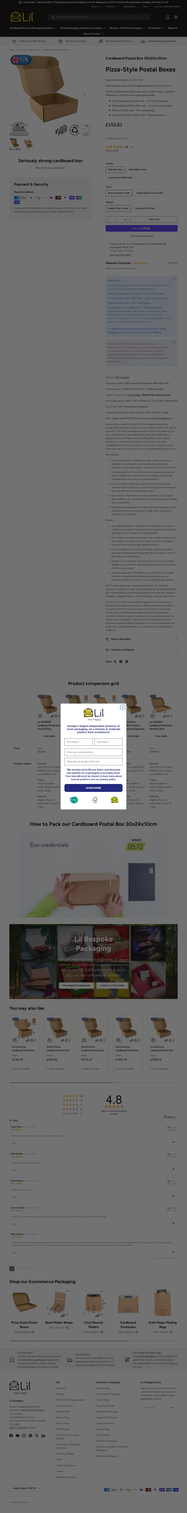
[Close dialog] (122, 707)
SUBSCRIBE (93, 787)
